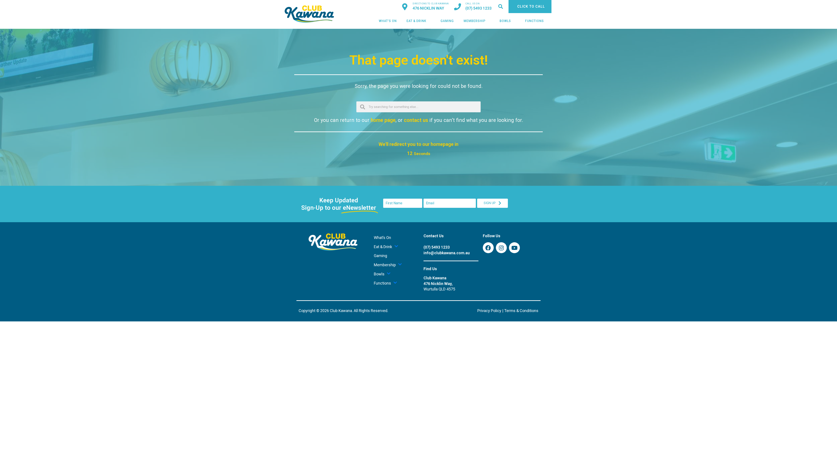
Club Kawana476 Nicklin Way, (439, 284)
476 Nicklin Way (428, 8)
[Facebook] (488, 247)
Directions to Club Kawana (431, 3)
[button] (500, 6)
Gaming (447, 21)
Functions (534, 21)
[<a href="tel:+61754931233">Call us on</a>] (457, 6)
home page (383, 120)
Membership (474, 21)
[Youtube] (514, 247)
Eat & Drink (416, 21)
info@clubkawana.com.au (447, 253)
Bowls (505, 21)
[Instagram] (501, 247)
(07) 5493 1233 (478, 8)
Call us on (472, 3)
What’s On (388, 21)
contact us (416, 120)
